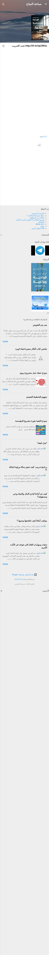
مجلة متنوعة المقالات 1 (35, 216)
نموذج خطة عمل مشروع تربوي (33, 373)
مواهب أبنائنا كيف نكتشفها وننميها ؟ (32, 520)
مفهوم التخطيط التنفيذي (36, 397)
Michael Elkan (19, 579)
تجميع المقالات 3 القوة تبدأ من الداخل (30, 220)
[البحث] (3, 4)
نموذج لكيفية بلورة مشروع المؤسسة (31, 421)
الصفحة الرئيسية (38, 213)
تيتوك (42, 226)
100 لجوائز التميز (38, 228)
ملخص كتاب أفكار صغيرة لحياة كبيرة (31, 349)
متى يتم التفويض (40, 325)
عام (39, 145)
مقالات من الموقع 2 (36, 218)
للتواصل (41, 222)
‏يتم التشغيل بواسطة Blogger (23, 575)
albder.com (40, 224)
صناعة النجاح (33, 4)
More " (5, 342)
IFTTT (44, 137)
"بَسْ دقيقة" (42, 443)
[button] (3, 46)
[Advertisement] (24, 620)
